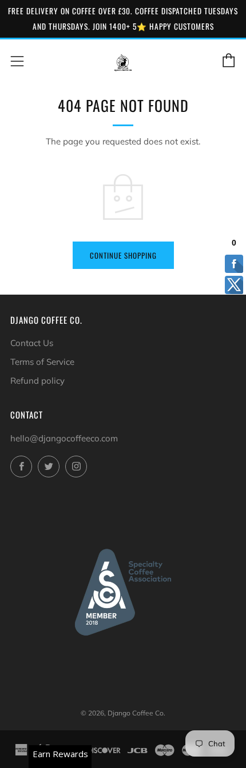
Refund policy (37, 380)
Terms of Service (42, 361)
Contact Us (31, 342)
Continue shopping (123, 255)
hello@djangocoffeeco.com (64, 438)
